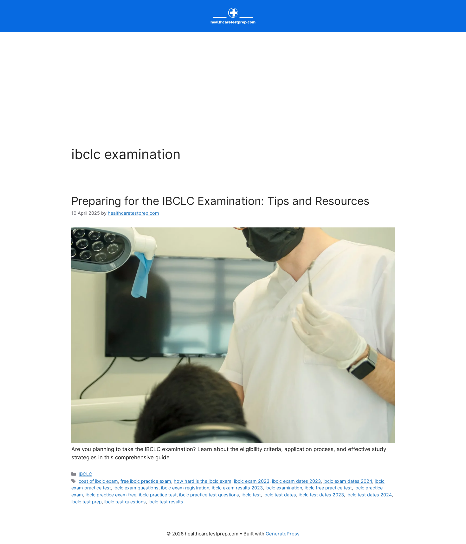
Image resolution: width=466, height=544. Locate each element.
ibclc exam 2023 (251, 481)
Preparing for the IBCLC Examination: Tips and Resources (220, 200)
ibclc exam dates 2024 (347, 481)
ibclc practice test (158, 494)
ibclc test (251, 494)
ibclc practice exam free (111, 494)
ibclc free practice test (328, 487)
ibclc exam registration (185, 487)
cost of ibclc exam (98, 481)
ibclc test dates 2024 (369, 494)
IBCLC (85, 474)
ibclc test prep (86, 501)
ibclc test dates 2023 (321, 494)
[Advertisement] (233, 79)
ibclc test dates (279, 494)
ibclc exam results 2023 (237, 487)
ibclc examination (283, 487)
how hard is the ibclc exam (202, 481)
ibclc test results (165, 501)
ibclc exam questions (136, 487)
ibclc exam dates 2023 (296, 481)
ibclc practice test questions (209, 494)
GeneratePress (283, 534)
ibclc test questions (125, 501)
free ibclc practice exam (145, 481)
